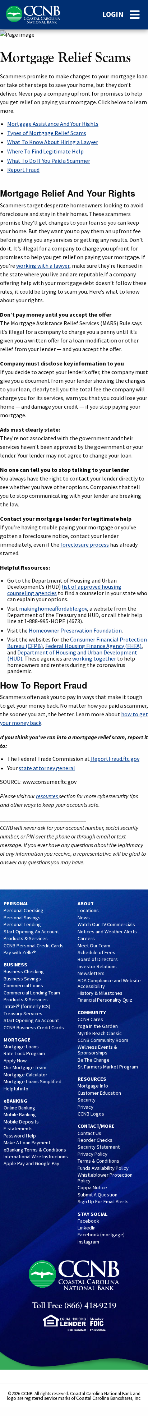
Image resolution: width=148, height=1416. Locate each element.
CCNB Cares (90, 1019)
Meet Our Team (94, 946)
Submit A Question (97, 1195)
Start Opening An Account (31, 932)
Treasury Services (23, 1014)
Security (87, 1100)
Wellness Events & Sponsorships (97, 1050)
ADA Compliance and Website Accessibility (109, 983)
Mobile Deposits (21, 1122)
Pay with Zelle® (20, 953)
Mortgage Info (93, 1086)
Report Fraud (23, 169)
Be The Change (94, 1060)
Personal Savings (22, 918)
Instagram (88, 1242)
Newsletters (91, 973)
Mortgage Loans (21, 1047)
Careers (86, 939)
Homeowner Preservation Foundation (75, 630)
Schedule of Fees (96, 953)
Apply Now (15, 1061)
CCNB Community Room (103, 1040)
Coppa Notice (92, 1188)
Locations (88, 911)
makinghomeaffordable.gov (52, 608)
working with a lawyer (42, 265)
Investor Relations (97, 967)
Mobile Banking (20, 1115)
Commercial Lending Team (32, 993)
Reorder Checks (95, 1140)
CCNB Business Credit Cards (34, 1028)
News (84, 918)
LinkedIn (87, 1228)
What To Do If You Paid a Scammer (48, 160)
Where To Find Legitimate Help (45, 151)
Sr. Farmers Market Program (108, 1067)
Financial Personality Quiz (105, 1000)
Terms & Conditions (98, 1161)
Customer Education (99, 1093)
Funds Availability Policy (103, 1168)
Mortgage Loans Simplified (32, 1082)
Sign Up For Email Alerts (103, 1202)
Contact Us (89, 1133)
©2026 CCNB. (20, 1393)
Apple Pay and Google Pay (31, 1164)
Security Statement (99, 1147)
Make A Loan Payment (27, 1143)
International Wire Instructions (36, 1157)
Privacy (85, 1107)
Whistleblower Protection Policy (105, 1178)
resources (47, 796)
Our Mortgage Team (25, 1068)
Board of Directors (98, 959)
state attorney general (47, 768)
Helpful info (16, 1089)
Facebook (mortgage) (101, 1235)
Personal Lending (22, 925)
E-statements (18, 1129)
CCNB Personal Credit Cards (34, 946)
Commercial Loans (23, 986)
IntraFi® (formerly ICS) (27, 1007)
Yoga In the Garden (98, 1026)
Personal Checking (23, 911)
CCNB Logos (91, 1114)
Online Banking (19, 1108)
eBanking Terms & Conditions (35, 1150)
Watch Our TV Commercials (106, 925)
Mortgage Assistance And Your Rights (52, 123)
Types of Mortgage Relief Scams (46, 133)
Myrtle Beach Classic (100, 1033)
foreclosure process (84, 544)
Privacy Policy (92, 1154)
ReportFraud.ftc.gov (114, 758)
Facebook (88, 1221)
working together (94, 658)
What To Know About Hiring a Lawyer (52, 142)
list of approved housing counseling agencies (64, 590)
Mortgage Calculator (25, 1075)
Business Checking (24, 972)
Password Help (20, 1136)
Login (113, 14)
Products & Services (26, 939)
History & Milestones (100, 993)
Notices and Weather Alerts (107, 932)
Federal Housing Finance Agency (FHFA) (93, 645)
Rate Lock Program (24, 1054)
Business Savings (22, 979)
